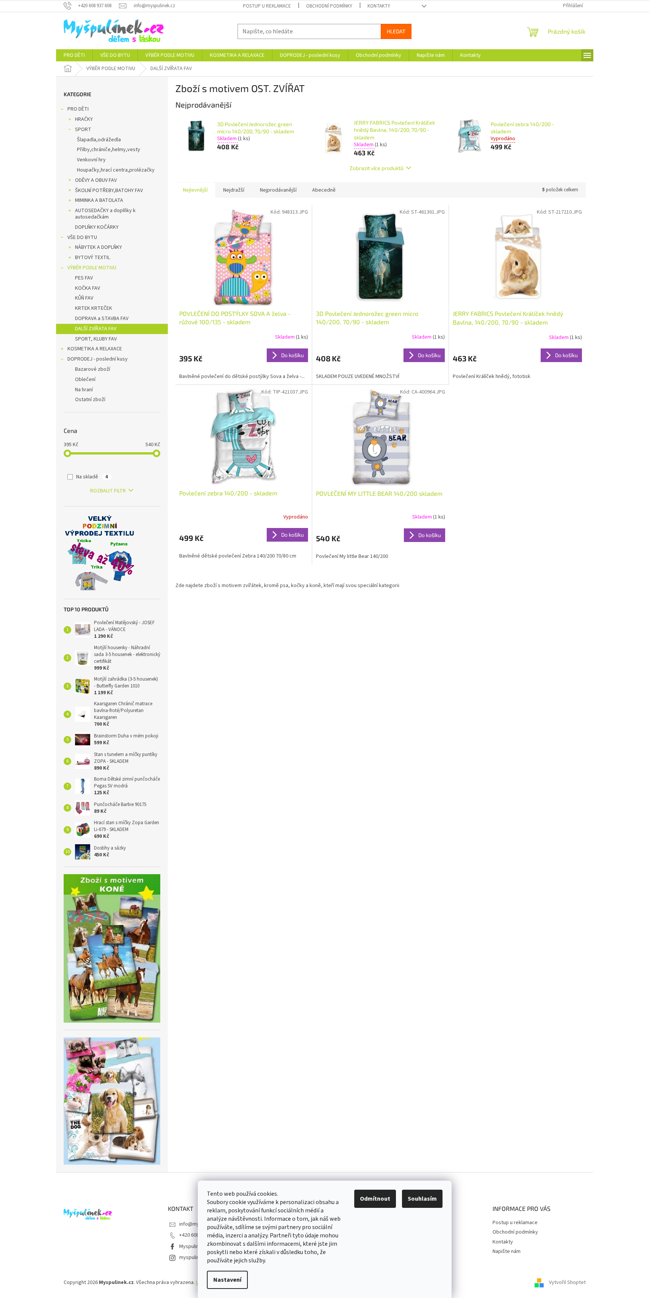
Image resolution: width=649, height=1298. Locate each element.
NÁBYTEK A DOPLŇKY (98, 247)
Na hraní (84, 390)
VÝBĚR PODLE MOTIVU (91, 268)
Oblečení (85, 379)
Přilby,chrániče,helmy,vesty (108, 149)
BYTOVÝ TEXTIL (92, 257)
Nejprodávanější (278, 190)
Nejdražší (233, 190)
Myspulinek (192, 1246)
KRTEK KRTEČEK (93, 308)
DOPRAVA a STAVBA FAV (101, 318)
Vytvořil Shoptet (567, 1282)
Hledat (396, 31)
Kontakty (379, 6)
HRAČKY (84, 119)
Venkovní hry (91, 160)
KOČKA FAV (87, 288)
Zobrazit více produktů (376, 168)
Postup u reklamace (267, 6)
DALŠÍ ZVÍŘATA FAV (95, 329)
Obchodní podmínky (329, 6)
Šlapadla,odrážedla (99, 140)
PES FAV (84, 278)
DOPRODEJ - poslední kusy (97, 359)
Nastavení (227, 1280)
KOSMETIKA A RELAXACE (94, 349)
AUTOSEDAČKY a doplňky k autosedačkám (105, 214)
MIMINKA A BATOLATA (99, 200)
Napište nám (507, 1251)
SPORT (83, 129)
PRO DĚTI (78, 109)
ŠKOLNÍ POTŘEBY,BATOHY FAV (109, 190)
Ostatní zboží (90, 399)
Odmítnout (375, 1199)
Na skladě (92, 477)
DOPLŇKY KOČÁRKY (97, 227)
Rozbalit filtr (108, 491)
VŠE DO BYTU (82, 237)
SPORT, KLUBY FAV (96, 339)
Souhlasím (422, 1199)
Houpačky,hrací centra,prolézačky (116, 170)
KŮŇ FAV (84, 298)
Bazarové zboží (92, 369)
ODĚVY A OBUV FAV (96, 180)
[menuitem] (74, 55)
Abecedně (324, 190)
